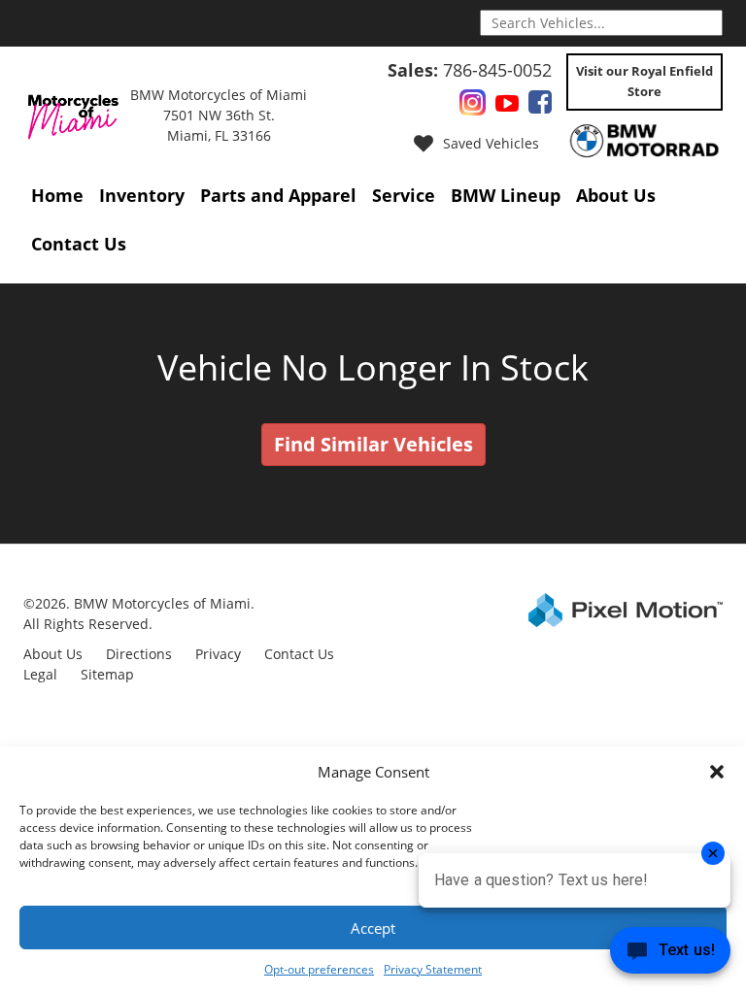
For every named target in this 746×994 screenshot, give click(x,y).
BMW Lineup (505, 195)
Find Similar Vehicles (373, 444)
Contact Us (78, 243)
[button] (717, 771)
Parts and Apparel (278, 195)
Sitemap (107, 674)
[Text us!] (670, 954)
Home (57, 195)
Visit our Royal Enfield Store (644, 81)
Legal (40, 674)
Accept (373, 928)
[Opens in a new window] (472, 106)
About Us (616, 195)
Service (403, 195)
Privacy (218, 654)
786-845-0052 (470, 70)
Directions (139, 654)
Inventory (142, 195)
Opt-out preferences (319, 969)
